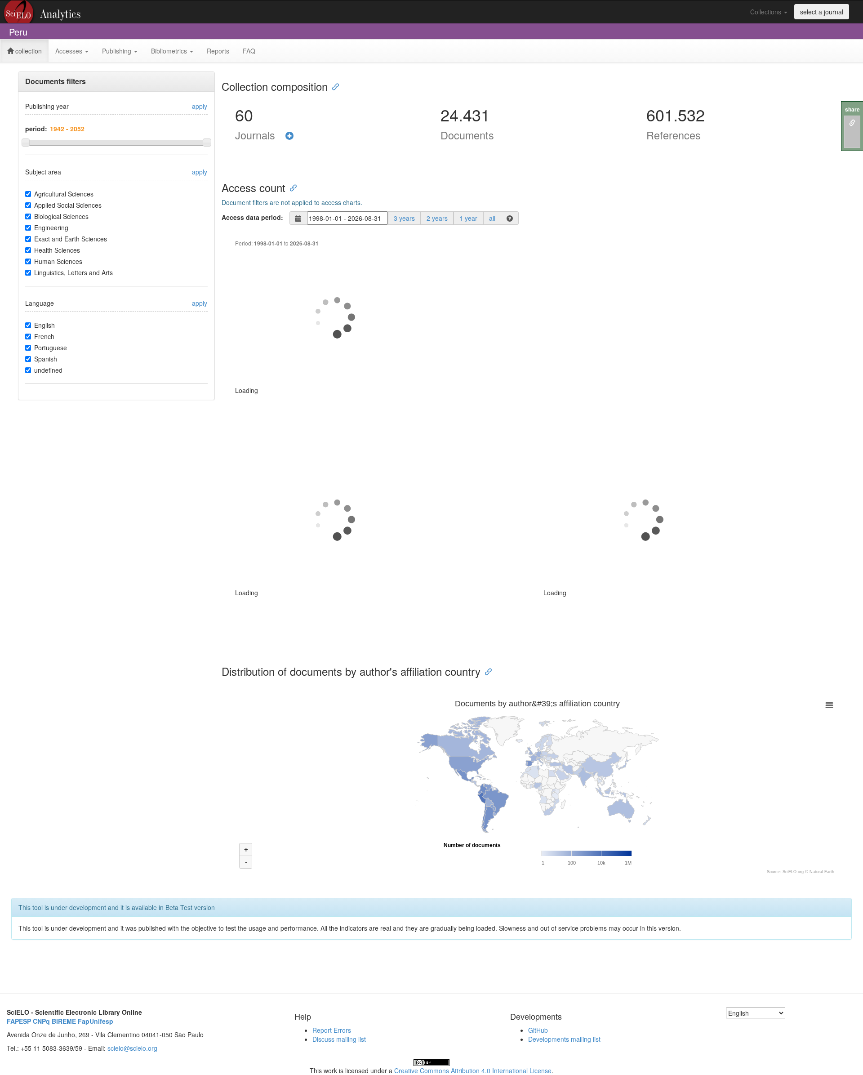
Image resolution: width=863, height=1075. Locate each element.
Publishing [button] (117, 50)
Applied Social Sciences (68, 205)
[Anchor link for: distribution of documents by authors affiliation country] (485, 671)
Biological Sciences (61, 216)
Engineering (51, 227)
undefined (48, 370)
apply (199, 106)
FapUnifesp (95, 1021)
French (44, 336)
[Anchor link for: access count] (290, 187)
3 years (404, 218)
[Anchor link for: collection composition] (333, 86)
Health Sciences (57, 249)
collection (27, 50)
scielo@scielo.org (132, 1048)
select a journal (821, 11)
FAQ (249, 50)
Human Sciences (58, 261)
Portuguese (50, 347)
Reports (218, 50)
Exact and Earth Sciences (70, 238)
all (492, 218)
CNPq (41, 1021)
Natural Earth (822, 872)
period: (36, 128)
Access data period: (252, 217)
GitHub (538, 1030)
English (44, 325)
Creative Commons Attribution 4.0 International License (473, 1070)
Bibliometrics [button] (170, 50)
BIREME (64, 1021)
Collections (766, 11)
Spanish (45, 358)
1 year (468, 218)
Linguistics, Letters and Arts (73, 272)
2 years (437, 218)
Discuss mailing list (339, 1039)
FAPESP (19, 1021)
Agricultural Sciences (63, 193)
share (852, 109)
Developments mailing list (564, 1039)
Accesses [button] (69, 50)
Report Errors (331, 1030)
